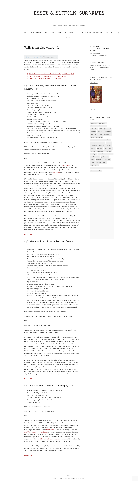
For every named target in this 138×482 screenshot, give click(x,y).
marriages (93, 154)
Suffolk (92, 162)
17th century (102, 123)
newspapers (109, 154)
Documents (49, 33)
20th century (94, 129)
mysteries (101, 154)
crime (103, 140)
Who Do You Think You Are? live (99, 168)
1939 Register (103, 129)
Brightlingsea (107, 134)
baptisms (93, 131)
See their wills (51, 430)
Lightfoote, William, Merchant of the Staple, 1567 (44, 78)
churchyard (99, 137)
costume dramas (95, 140)
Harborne (102, 143)
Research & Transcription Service (91, 33)
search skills (99, 159)
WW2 (99, 171)
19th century (102, 126)
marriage (108, 151)
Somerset (107, 159)
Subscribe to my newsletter (98, 55)
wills (111, 168)
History (59, 33)
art (110, 129)
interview (101, 145)
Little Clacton (108, 148)
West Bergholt (95, 165)
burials (92, 137)
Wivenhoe (93, 171)
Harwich (109, 143)
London (93, 151)
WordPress (63, 478)
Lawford (108, 145)
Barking (100, 131)
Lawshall (93, 148)
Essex (108, 140)
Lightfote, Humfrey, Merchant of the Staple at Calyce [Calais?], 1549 (50, 74)
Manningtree (100, 151)
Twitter (98, 53)
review (92, 159)
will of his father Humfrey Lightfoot (48, 439)
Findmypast (94, 143)
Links (68, 37)
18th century (94, 126)
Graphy (73, 478)
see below (66, 165)
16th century (94, 123)
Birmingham (107, 131)
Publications (70, 33)
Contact (109, 33)
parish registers (95, 156)
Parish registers (36, 33)
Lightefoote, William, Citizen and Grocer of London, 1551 (46, 76)
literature (100, 148)
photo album (104, 156)
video (104, 162)
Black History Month (96, 134)
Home (24, 33)
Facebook (93, 53)
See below (56, 172)
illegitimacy (94, 145)
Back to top (28, 234)
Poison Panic (94, 83)
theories (98, 162)
